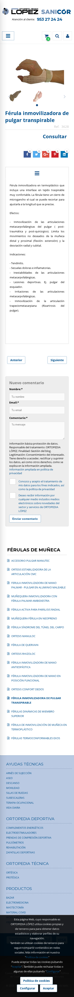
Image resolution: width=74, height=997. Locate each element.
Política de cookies (37, 957)
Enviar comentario (25, 518)
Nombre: (16, 389)
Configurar (53, 971)
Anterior (16, 360)
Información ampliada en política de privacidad (31, 471)
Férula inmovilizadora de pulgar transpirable (37, 116)
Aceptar (16, 966)
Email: (14, 402)
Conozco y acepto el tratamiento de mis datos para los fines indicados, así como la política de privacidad (41, 485)
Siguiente (57, 360)
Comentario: (18, 418)
